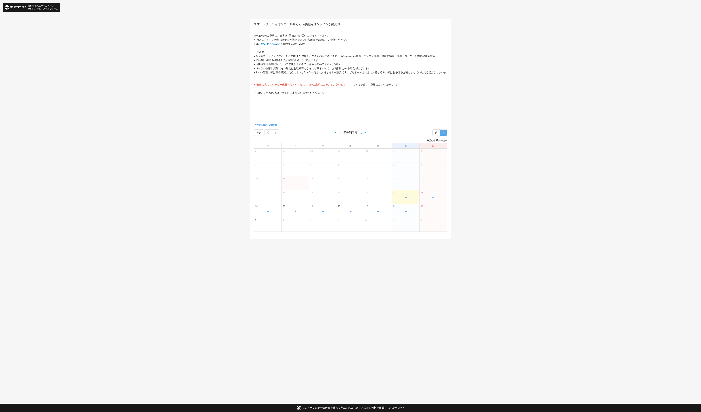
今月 (258, 132)
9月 (362, 132)
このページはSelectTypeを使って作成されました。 (353, 407)
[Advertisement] (350, 109)
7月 (339, 132)
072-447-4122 (269, 43)
